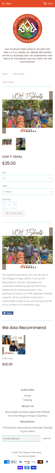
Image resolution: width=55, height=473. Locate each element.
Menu (9, 3)
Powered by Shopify (26, 456)
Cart (50, 3)
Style (4, 186)
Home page (18, 74)
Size (4, 172)
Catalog (27, 399)
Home (4, 74)
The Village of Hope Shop (30, 452)
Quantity (6, 199)
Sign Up (47, 438)
